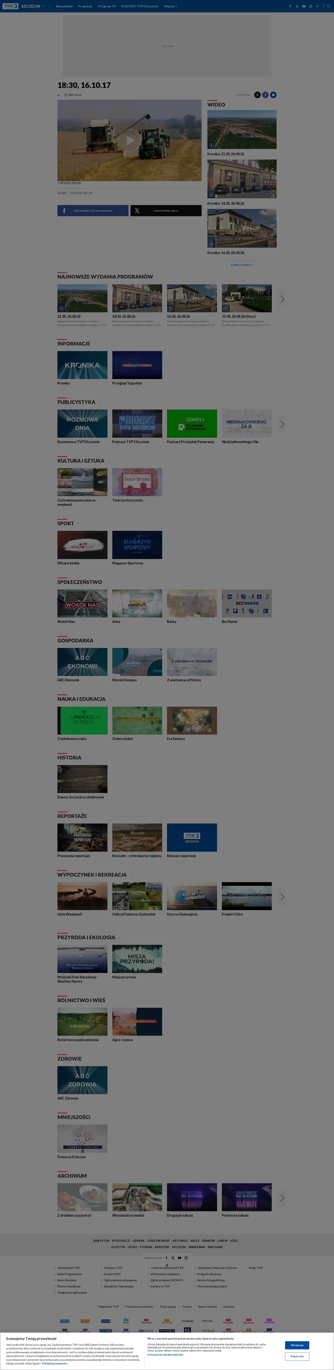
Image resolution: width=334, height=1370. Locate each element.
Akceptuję (297, 1345)
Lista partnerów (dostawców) (165, 1354)
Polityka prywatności (54, 1363)
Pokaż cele (297, 1356)
